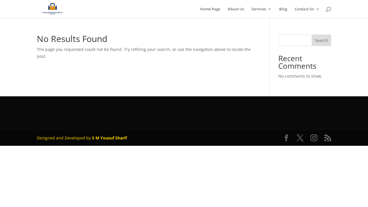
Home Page (210, 9)
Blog (283, 9)
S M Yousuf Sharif (109, 138)
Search (321, 40)
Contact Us (304, 9)
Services (259, 9)
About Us (236, 9)
